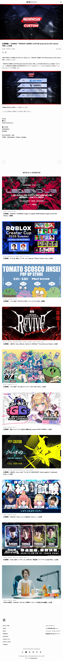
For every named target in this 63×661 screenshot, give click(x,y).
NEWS (4, 631)
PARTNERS (5, 636)
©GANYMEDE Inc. (34, 658)
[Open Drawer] (61, 2)
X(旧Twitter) (5, 129)
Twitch (18, 137)
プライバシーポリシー (50, 625)
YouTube (4, 131)
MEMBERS (5, 633)
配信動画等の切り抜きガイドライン (53, 633)
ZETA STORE (6, 625)
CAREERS (5, 644)
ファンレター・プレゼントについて (53, 631)
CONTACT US (6, 639)
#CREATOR (8, 49)
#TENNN (13, 49)
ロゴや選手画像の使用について (52, 628)
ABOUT (4, 628)
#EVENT (3, 49)
